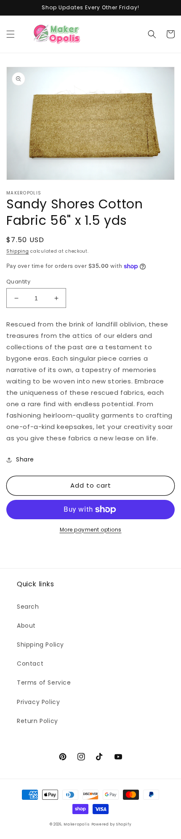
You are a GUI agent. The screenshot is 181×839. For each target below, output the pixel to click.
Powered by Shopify (111, 824)
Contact (30, 663)
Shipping (17, 251)
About (26, 625)
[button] (10, 34)
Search (28, 606)
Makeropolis (77, 824)
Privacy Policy (38, 702)
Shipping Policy (40, 644)
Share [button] (25, 459)
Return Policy (37, 721)
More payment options (91, 529)
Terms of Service (44, 682)
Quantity (18, 282)
